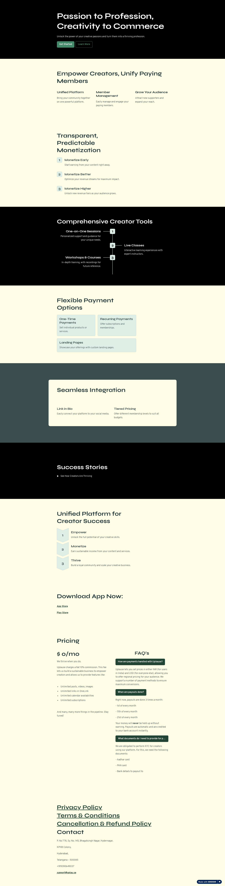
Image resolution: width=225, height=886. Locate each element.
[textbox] (112, 443)
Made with (203, 882)
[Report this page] (220, 882)
